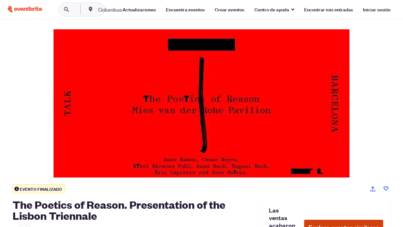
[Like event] (386, 188)
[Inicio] (25, 9)
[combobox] (130, 9)
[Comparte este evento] (372, 189)
